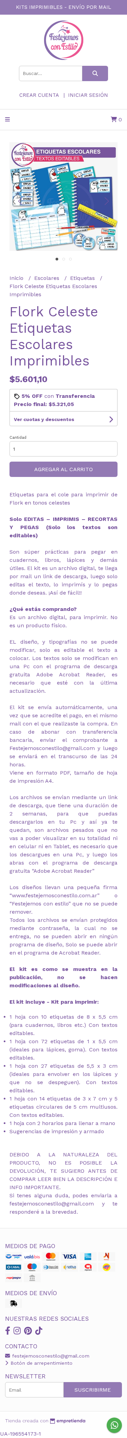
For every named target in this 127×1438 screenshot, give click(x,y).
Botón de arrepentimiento (40, 1363)
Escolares (47, 278)
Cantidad (17, 437)
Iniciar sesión (88, 95)
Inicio (17, 278)
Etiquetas (83, 278)
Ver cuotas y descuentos (44, 419)
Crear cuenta (39, 95)
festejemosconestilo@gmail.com (49, 1356)
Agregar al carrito (63, 469)
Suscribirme (93, 1390)
